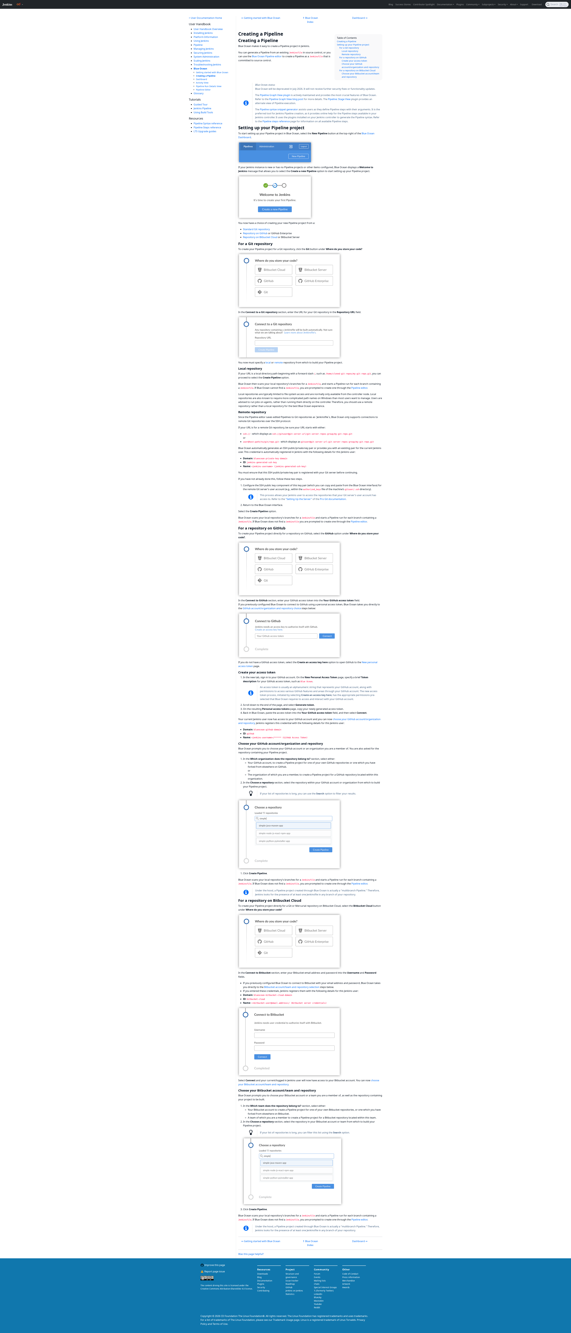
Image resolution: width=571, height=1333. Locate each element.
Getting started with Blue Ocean (212, 72)
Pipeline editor (359, 387)
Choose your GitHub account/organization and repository (360, 65)
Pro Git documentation (333, 499)
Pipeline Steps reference (207, 127)
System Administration (206, 56)
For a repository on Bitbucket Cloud (357, 70)
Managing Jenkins (204, 48)
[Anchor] (287, 33)
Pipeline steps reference (276, 121)
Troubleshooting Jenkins (207, 64)
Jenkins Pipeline (202, 108)
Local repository (350, 51)
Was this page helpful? (251, 1254)
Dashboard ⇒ (359, 18)
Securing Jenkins (203, 52)
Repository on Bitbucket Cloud (260, 237)
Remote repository (351, 54)
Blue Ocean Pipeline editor (267, 56)
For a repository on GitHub (352, 57)
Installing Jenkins (203, 33)
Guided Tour (201, 104)
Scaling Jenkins (202, 60)
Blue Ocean (200, 68)
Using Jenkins (201, 40)
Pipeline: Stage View (339, 99)
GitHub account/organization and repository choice (272, 608)
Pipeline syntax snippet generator (279, 109)
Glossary (198, 93)
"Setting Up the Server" (299, 499)
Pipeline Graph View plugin (275, 95)
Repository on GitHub (255, 233)
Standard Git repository (256, 229)
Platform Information (206, 37)
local (268, 362)
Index (310, 22)
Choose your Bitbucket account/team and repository (360, 75)
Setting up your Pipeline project (353, 44)
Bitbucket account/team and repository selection (291, 987)
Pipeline (198, 45)
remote (278, 362)
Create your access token (354, 60)
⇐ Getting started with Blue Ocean (260, 18)
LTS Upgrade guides (205, 131)
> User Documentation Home (205, 18)
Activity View (202, 82)
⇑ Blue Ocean (310, 18)
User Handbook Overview (208, 29)
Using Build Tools (203, 112)
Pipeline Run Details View (208, 86)
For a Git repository (349, 47)
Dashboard (201, 79)
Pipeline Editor (203, 89)
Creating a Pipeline (205, 75)
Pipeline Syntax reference (208, 123)
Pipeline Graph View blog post (286, 99)
